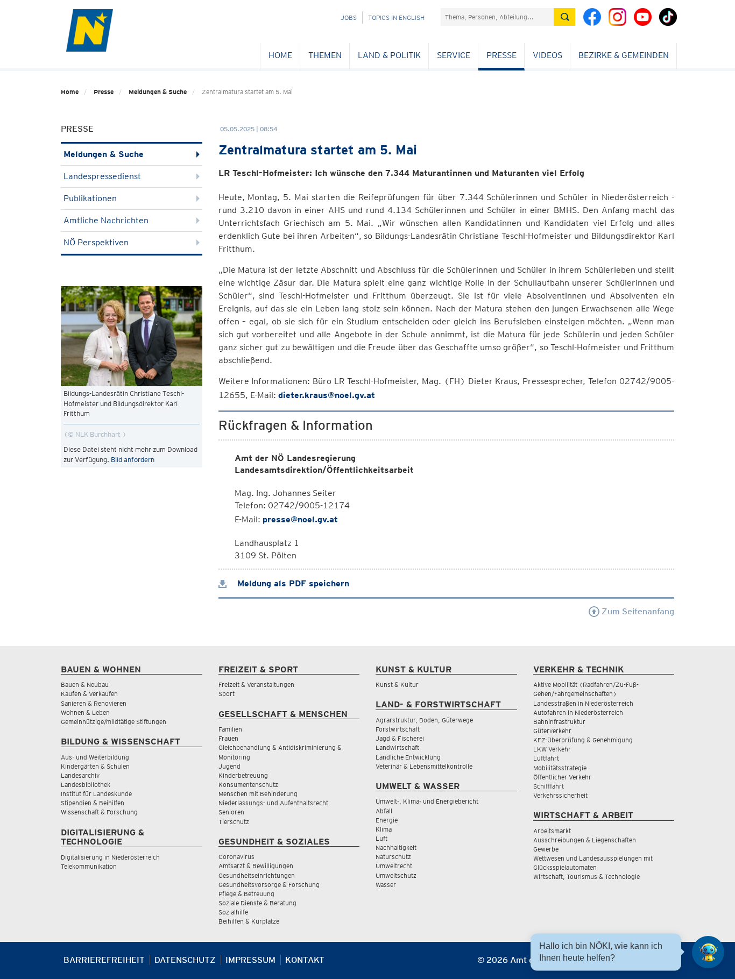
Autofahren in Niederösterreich (578, 712)
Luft (381, 838)
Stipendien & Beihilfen (92, 803)
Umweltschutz (396, 875)
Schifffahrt (548, 786)
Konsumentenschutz (248, 785)
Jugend (229, 766)
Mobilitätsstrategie (559, 768)
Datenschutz (185, 960)
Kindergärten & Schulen (95, 766)
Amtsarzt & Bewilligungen (255, 866)
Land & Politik (389, 55)
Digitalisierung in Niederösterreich (110, 857)
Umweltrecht (394, 866)
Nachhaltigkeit (396, 847)
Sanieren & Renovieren (93, 703)
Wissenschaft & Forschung (99, 812)
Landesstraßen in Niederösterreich (583, 703)
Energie (387, 820)
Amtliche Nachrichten (106, 220)
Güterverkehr (552, 731)
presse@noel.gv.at (300, 519)
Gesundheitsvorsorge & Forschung (269, 885)
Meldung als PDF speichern (292, 583)
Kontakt (304, 960)
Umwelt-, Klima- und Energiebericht (427, 801)
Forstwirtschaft (398, 729)
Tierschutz (233, 822)
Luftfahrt (546, 758)
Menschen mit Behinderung (258, 794)
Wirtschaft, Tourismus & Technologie (586, 876)
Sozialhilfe (233, 912)
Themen (325, 55)
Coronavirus (236, 857)
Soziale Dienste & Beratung (257, 903)
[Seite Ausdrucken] (664, 964)
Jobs (349, 17)
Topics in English (396, 17)
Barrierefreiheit (104, 960)
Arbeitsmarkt (552, 831)
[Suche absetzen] (564, 17)
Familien (230, 729)
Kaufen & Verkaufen (89, 694)
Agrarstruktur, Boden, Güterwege (424, 720)
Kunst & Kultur (397, 684)
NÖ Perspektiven (96, 242)
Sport (226, 694)
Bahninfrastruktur (559, 722)
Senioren (231, 812)
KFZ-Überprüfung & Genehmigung (583, 740)
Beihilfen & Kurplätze (248, 921)
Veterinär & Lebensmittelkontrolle (424, 766)
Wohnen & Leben (85, 712)
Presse (501, 55)
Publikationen (90, 198)
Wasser (386, 885)
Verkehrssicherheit (560, 795)
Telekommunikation (89, 866)
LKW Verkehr (552, 749)
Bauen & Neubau (85, 684)
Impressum (250, 960)
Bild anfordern (132, 460)
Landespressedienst (102, 176)
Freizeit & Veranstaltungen (256, 684)
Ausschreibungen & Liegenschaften (584, 840)
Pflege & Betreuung (246, 894)
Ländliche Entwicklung (408, 757)
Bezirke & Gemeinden (623, 55)
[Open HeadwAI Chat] (708, 952)
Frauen (228, 738)
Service (453, 55)
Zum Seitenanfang (636, 611)
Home (280, 55)
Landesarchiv (80, 775)
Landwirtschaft (397, 747)
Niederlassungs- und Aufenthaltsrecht (273, 803)
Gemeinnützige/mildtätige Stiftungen (113, 722)
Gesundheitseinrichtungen (256, 875)
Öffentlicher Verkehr (562, 777)
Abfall (384, 811)
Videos (547, 55)
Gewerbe (546, 849)
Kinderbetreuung (243, 775)
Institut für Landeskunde (96, 794)
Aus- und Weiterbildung (95, 757)
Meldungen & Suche (158, 92)
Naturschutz (393, 857)
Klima (384, 829)
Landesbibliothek (85, 785)
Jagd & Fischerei (400, 738)
